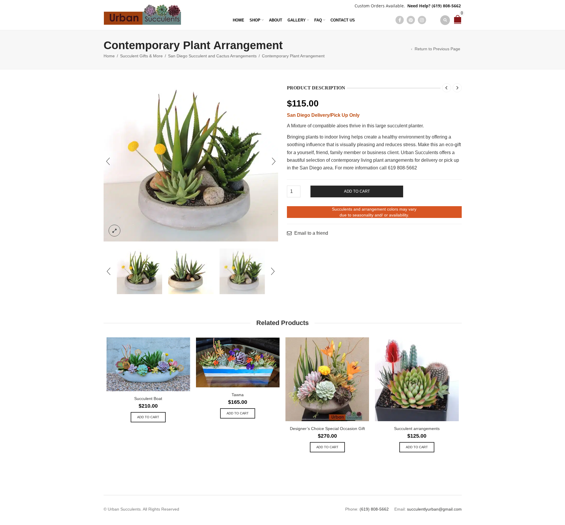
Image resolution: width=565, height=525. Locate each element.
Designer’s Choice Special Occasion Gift (327, 428)
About (275, 20)
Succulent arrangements (417, 428)
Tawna (238, 394)
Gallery (297, 20)
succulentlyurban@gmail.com (434, 509)
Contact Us (342, 20)
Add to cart (357, 191)
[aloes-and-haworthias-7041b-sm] (191, 271)
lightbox (114, 230)
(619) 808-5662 (446, 6)
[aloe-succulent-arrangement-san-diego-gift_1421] (191, 161)
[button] (148, 417)
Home (238, 20)
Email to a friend (311, 233)
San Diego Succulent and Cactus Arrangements (212, 56)
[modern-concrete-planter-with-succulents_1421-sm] (242, 271)
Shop (255, 20)
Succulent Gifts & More (141, 56)
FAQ (318, 20)
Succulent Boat (148, 398)
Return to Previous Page (437, 48)
